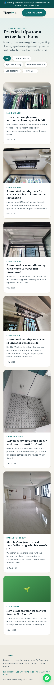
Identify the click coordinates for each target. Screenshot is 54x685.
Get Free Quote (34, 12)
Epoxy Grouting (13, 64)
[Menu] (49, 13)
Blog (32, 672)
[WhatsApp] (47, 678)
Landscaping (12, 71)
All (7, 58)
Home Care (30, 71)
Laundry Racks (22, 58)
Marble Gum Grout (36, 64)
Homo (10, 13)
